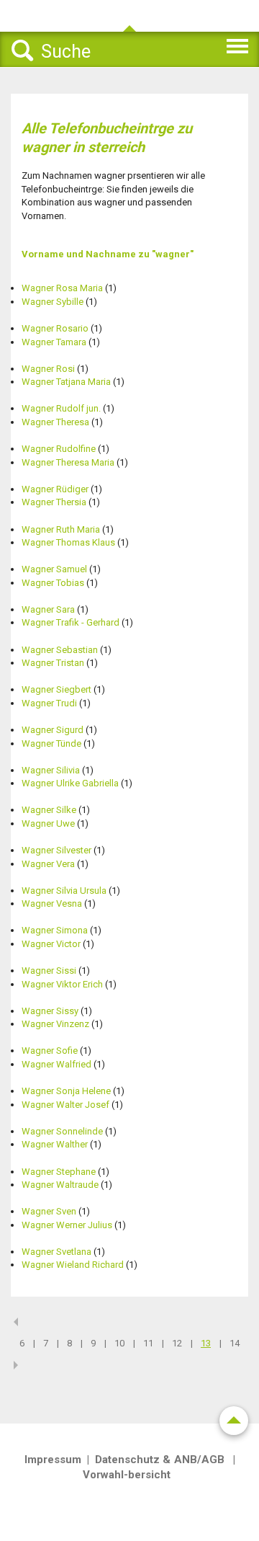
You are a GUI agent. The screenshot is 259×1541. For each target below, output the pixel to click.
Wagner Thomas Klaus (68, 542)
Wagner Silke (49, 809)
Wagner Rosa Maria (62, 288)
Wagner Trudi (49, 703)
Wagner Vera (48, 863)
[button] (213, 44)
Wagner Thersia (54, 502)
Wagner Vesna (52, 903)
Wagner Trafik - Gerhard (70, 622)
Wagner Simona (55, 930)
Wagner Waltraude (60, 1184)
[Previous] (16, 1322)
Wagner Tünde (51, 743)
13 (206, 1343)
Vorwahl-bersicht (127, 1474)
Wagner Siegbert (56, 689)
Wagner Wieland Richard (73, 1264)
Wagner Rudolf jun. (61, 408)
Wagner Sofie (50, 1050)
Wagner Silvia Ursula (64, 890)
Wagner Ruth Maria (61, 529)
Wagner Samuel (54, 569)
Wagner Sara (48, 609)
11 (148, 1343)
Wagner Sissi (49, 970)
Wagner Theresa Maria (68, 462)
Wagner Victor (51, 943)
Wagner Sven (49, 1211)
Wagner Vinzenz (55, 1023)
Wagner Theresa (55, 422)
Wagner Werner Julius (67, 1225)
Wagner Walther (55, 1144)
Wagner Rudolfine (59, 448)
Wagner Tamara (54, 342)
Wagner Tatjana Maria (66, 381)
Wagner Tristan (53, 662)
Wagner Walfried (56, 1064)
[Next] (16, 1365)
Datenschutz (127, 1459)
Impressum (52, 1459)
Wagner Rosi (48, 368)
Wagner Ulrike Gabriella (70, 783)
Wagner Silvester (56, 850)
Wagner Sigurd (52, 729)
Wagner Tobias (53, 582)
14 (235, 1343)
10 (119, 1343)
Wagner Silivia (51, 770)
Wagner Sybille (52, 301)
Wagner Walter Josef (65, 1104)
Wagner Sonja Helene (66, 1090)
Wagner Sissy (50, 1010)
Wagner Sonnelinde (62, 1131)
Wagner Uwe (48, 823)
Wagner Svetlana (56, 1251)
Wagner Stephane (59, 1171)
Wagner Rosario (55, 328)
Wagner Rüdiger (55, 489)
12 (177, 1343)
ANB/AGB (199, 1459)
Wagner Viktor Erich (62, 984)
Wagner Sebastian (60, 649)
